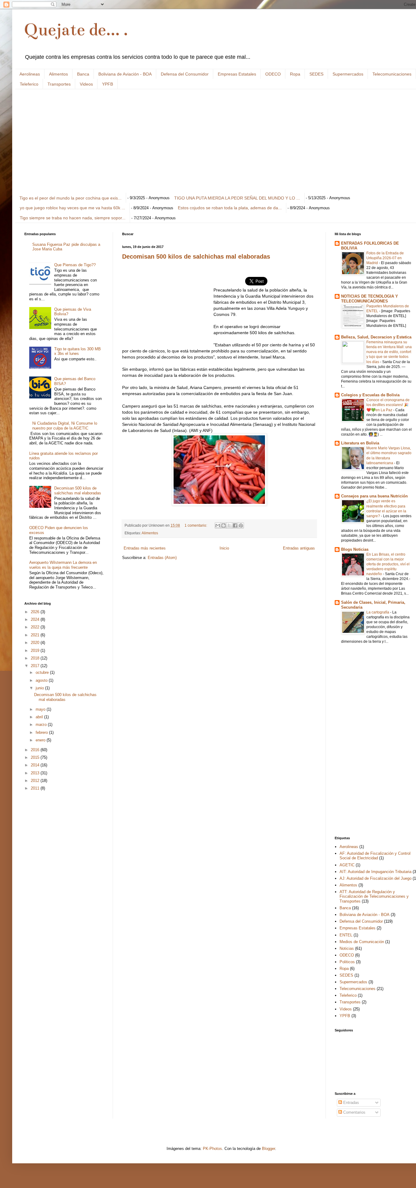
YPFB (107, 84)
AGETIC (347, 865)
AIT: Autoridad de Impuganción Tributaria (375, 871)
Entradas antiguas (299, 548)
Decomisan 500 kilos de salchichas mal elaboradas (196, 256)
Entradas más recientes (145, 548)
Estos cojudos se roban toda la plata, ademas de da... (230, 207)
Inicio (224, 548)
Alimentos (58, 74)
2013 (36, 773)
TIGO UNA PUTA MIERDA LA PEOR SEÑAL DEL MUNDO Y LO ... (237, 198)
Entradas (350, 1102)
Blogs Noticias (354, 549)
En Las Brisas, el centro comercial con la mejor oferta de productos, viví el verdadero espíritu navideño (388, 564)
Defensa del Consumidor (185, 74)
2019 (36, 650)
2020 (36, 642)
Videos (86, 84)
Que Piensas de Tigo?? (75, 265)
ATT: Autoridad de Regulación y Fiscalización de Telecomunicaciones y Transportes (374, 896)
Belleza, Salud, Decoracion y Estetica (376, 337)
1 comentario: (196, 525)
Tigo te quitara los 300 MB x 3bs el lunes (77, 351)
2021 (36, 635)
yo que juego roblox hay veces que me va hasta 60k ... (72, 207)
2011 (36, 788)
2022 (36, 627)
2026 (36, 612)
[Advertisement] (207, 141)
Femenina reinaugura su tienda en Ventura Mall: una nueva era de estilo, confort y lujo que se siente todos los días (389, 352)
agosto (42, 680)
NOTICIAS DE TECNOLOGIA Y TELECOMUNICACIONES (369, 298)
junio (40, 688)
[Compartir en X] (229, 525)
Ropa (295, 74)
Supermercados (348, 74)
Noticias (347, 948)
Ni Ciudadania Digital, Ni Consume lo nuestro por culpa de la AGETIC (64, 425)
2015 (36, 757)
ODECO (273, 74)
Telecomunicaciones (391, 74)
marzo (42, 724)
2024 (36, 619)
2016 (36, 750)
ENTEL (346, 935)
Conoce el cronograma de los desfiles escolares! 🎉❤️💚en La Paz (388, 405)
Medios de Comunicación (362, 941)
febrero (42, 732)
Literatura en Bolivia (360, 443)
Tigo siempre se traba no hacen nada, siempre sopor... (72, 217)
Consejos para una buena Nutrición (374, 496)
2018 (36, 658)
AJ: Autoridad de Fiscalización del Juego (375, 878)
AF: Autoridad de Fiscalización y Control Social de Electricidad (375, 856)
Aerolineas (29, 74)
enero (41, 740)
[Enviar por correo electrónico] (218, 525)
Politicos (347, 962)
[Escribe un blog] (223, 525)
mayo (41, 709)
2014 (36, 765)
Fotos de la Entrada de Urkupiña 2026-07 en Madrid (385, 258)
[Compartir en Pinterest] (241, 525)
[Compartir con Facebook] (235, 525)
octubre (43, 672)
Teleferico (29, 84)
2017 (36, 665)
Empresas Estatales (237, 74)
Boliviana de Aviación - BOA (125, 74)
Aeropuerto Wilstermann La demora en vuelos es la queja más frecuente (63, 565)
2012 (36, 780)
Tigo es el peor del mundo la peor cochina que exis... (70, 198)
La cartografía (378, 612)
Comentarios (353, 1112)
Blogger (268, 1148)
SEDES (316, 74)
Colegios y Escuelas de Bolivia (370, 395)
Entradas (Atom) (162, 557)
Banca (83, 74)
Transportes (59, 84)
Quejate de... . (76, 29)
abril (40, 717)
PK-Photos (212, 1148)
